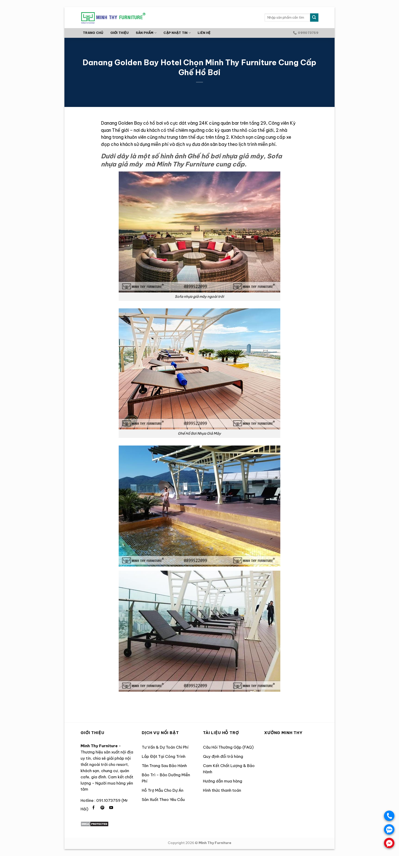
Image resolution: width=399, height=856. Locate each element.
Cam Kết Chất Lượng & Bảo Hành (229, 768)
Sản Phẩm (145, 33)
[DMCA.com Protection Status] (95, 823)
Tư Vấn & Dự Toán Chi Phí (165, 747)
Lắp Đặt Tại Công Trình (163, 756)
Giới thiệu (119, 33)
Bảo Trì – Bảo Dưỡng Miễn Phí (166, 777)
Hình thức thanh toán (222, 790)
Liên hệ (204, 33)
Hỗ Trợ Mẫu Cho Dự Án (162, 790)
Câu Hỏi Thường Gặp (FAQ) (228, 747)
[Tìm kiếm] (314, 17)
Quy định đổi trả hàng (223, 756)
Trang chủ (93, 33)
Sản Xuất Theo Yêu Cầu (163, 799)
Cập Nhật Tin (175, 33)
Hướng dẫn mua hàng (222, 781)
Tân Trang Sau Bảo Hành (164, 765)
